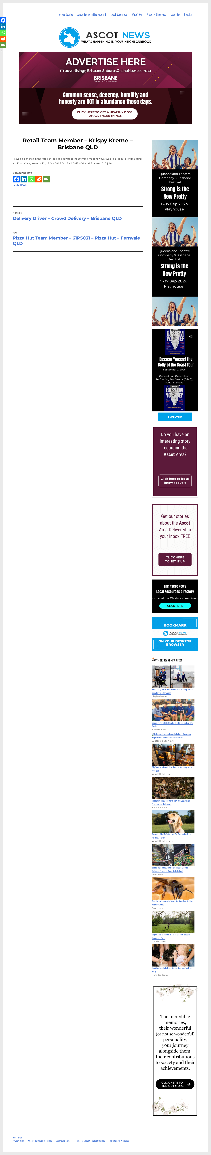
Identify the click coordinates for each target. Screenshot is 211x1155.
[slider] (178, 408)
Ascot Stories (66, 14)
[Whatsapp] (31, 179)
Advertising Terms (63, 1140)
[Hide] (1, 51)
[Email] (46, 179)
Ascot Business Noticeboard (91, 14)
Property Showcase (156, 14)
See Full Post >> (21, 185)
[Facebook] (16, 179)
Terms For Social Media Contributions (90, 1140)
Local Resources (118, 14)
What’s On (137, 14)
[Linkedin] (24, 179)
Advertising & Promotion (119, 1140)
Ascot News (17, 1137)
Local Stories (175, 417)
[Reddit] (38, 179)
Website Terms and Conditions (40, 1140)
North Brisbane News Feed (167, 660)
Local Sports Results (181, 14)
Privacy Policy (18, 1140)
